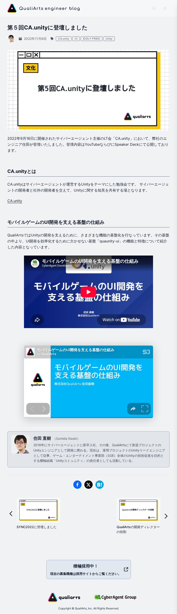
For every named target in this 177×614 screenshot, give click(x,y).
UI (76, 38)
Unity (109, 38)
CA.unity (63, 38)
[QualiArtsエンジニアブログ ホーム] (43, 8)
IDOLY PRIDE (91, 38)
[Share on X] (88, 484)
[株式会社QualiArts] (64, 597)
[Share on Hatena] (99, 484)
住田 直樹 (42, 438)
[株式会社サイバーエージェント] (115, 597)
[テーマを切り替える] (165, 8)
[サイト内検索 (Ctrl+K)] (154, 8)
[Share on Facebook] (77, 484)
